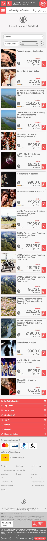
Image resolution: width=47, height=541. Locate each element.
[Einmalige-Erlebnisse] (19, 10)
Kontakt (3, 489)
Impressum (34, 474)
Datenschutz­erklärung (37, 478)
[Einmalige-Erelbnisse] (23, 501)
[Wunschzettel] (44, 10)
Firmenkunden (20, 470)
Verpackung (4, 474)
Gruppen (18, 474)
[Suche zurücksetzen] (42, 43)
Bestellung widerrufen (7, 485)
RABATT (42, 5)
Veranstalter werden (7, 482)
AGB (32, 470)
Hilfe (2, 478)
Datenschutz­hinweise (37, 482)
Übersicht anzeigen (18, 458)
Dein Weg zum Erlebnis (8, 470)
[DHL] (5, 458)
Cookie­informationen (37, 485)
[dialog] (23, 534)
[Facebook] (45, 509)
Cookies (20, 530)
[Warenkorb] (40, 10)
